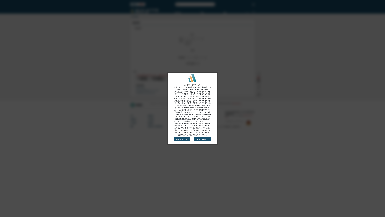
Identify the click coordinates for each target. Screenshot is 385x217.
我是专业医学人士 (181, 139)
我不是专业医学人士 (202, 139)
